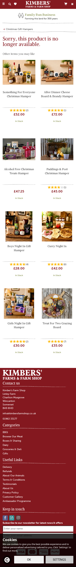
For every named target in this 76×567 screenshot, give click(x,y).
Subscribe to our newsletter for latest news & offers (33, 522)
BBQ (5, 432)
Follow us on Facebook (5, 517)
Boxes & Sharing (12, 440)
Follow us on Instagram (18, 517)
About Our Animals (13, 475)
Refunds (7, 471)
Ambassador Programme (17, 501)
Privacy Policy (11, 492)
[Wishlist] (16, 4)
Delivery (7, 467)
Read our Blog (11, 517)
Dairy (5, 445)
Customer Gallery (13, 496)
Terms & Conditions (14, 479)
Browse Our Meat (13, 436)
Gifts (5, 453)
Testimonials (10, 484)
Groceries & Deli (12, 449)
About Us (8, 488)
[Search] (9, 4)
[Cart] (65, 3)
